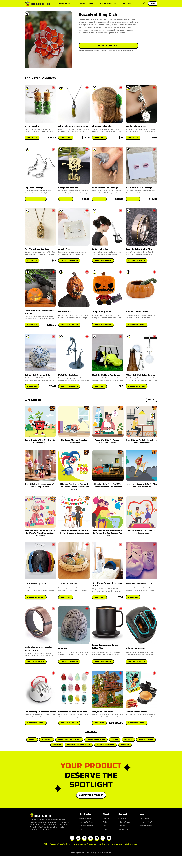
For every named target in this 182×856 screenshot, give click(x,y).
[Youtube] (109, 838)
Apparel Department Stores (69, 739)
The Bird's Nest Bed (67, 583)
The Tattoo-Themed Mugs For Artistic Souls (74, 441)
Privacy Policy (144, 818)
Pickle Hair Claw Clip (102, 126)
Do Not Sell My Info (145, 822)
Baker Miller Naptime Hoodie (140, 583)
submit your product (91, 795)
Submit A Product (124, 822)
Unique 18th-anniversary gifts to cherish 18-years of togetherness (74, 531)
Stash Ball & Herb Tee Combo (106, 374)
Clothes (115, 739)
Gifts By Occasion (86, 3)
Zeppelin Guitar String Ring (139, 249)
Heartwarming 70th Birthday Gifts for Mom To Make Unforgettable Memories (40, 533)
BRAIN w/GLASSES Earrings (139, 187)
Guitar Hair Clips (100, 249)
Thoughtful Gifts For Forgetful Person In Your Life (108, 441)
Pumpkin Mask (65, 311)
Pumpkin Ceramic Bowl (137, 311)
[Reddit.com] (96, 838)
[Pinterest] (84, 838)
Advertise (121, 825)
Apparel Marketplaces (96, 739)
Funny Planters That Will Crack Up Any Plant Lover (40, 441)
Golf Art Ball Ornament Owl (38, 374)
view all (151, 400)
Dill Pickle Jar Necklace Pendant (73, 126)
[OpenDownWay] (27, 87)
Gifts (104, 825)
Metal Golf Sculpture (68, 374)
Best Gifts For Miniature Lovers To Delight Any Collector (40, 485)
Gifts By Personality (108, 3)
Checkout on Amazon (35, 597)
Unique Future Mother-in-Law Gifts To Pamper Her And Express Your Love (107, 533)
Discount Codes (123, 829)
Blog (81, 829)
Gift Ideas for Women (86, 822)
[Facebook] (72, 838)
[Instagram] (102, 838)
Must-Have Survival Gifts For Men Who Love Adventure (142, 485)
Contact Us (122, 818)
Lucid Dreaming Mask (35, 583)
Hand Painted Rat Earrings (105, 187)
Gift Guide (127, 3)
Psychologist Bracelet (136, 126)
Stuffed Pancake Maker (137, 711)
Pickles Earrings (32, 126)
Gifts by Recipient (65, 3)
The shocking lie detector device (40, 711)
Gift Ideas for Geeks (86, 825)
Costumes (128, 739)
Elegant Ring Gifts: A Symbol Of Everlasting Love (142, 531)
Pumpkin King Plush (101, 311)
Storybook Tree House (102, 711)
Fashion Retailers (146, 739)
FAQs (105, 822)
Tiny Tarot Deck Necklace (37, 249)
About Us (106, 818)
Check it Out (66, 597)
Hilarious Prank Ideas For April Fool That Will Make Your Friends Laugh (74, 487)
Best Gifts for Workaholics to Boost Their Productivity (141, 441)
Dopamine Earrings (34, 187)
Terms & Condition (145, 825)
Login (153, 3)
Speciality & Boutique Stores (78, 745)
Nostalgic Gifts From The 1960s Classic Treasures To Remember (108, 485)
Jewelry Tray (64, 249)
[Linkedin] (90, 838)
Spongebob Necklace (68, 187)
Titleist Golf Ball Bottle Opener (140, 374)
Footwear (57, 745)
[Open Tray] (27, 14)
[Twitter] (78, 838)
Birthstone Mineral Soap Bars (72, 711)
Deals (105, 829)
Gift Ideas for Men (85, 818)
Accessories (46, 739)
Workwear (125, 745)
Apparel (32, 739)
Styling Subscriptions (105, 745)
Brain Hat (62, 648)
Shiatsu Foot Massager (137, 648)
